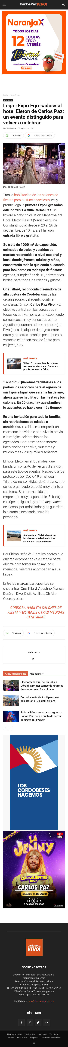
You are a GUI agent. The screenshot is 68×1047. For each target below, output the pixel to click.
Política (11, 1037)
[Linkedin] (34, 659)
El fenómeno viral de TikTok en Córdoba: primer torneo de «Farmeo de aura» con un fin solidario (42, 685)
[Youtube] (46, 1022)
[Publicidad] (34, 42)
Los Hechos (30, 1034)
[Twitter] (38, 1022)
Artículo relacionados (15, 674)
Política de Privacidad (50, 1037)
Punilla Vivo (22, 1037)
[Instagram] (30, 1022)
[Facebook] (21, 1022)
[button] (63, 4)
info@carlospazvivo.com (41, 1001)
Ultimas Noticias (14, 1034)
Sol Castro (11, 128)
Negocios (34, 1037)
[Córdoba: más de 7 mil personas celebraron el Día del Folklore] (11, 700)
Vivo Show (15, 95)
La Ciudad (42, 1034)
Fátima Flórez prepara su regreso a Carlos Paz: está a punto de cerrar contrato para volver (41, 716)
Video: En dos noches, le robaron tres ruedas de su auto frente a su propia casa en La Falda (41, 366)
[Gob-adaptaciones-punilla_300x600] (34, 828)
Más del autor (36, 674)
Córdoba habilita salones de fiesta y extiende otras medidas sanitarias (35, 612)
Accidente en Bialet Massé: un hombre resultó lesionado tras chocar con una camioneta (39, 538)
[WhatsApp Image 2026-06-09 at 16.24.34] (34, 907)
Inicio (5, 95)
